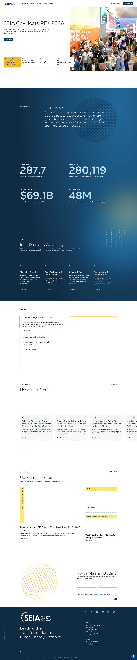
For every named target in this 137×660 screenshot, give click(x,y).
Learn (32, 3)
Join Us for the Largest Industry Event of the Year (10, 61)
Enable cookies (98, 594)
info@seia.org (93, 644)
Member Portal (116, 3)
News (45, 3)
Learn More (8, 39)
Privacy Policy (66, 657)
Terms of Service (57, 657)
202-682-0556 (94, 642)
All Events (113, 472)
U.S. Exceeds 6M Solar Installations (28, 60)
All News (113, 384)
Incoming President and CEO (46, 60)
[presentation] (22, 448)
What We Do (24, 3)
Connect (38, 3)
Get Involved (128, 3)
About (51, 3)
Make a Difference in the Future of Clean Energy (64, 61)
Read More (27, 330)
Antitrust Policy (73, 657)
